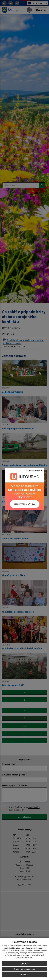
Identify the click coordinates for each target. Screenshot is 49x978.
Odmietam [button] (24, 974)
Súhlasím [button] (24, 964)
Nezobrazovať (32, 470)
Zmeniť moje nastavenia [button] (24, 969)
